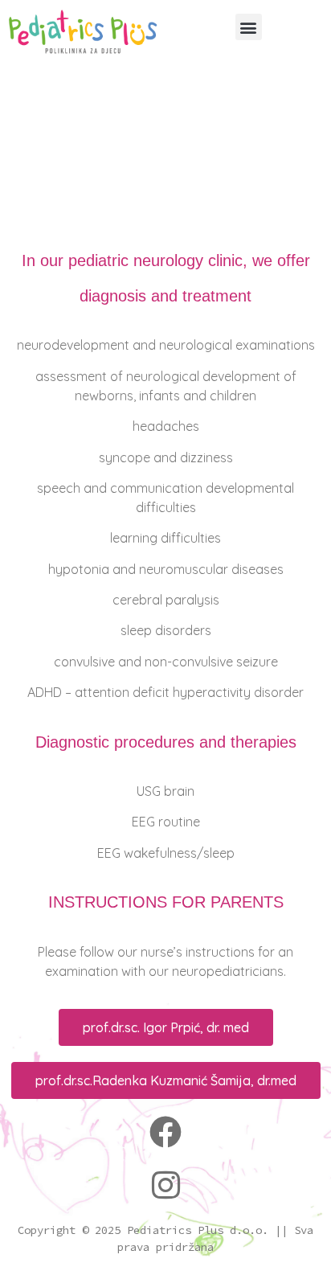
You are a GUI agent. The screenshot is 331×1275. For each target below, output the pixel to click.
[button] (248, 27)
